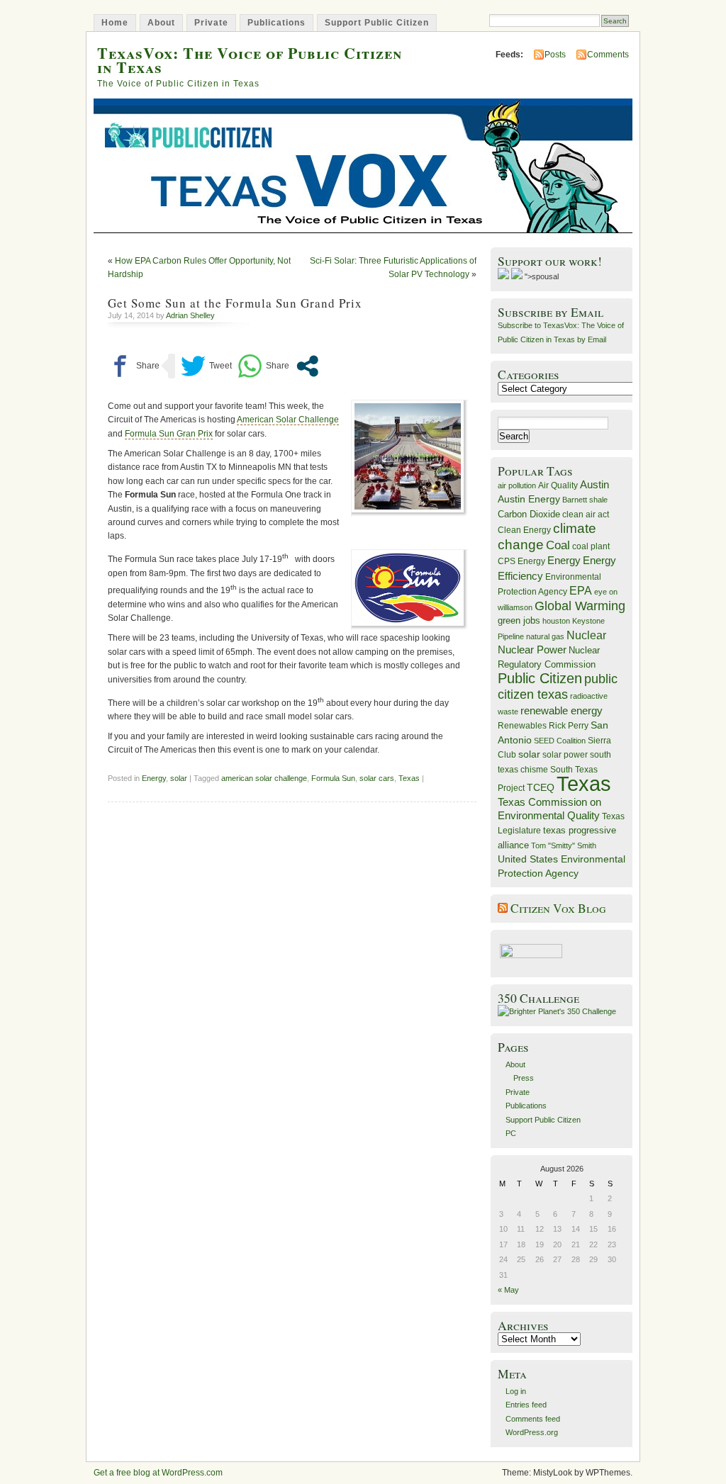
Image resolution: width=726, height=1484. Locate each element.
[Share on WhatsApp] (263, 366)
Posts (555, 55)
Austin (594, 484)
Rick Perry (568, 726)
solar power (565, 755)
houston (556, 621)
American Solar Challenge (288, 420)
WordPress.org (532, 1432)
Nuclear (586, 635)
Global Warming (580, 606)
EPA (580, 591)
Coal (558, 545)
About (161, 23)
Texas (409, 778)
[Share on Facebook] (134, 366)
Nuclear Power (532, 650)
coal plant (591, 546)
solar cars (376, 778)
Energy (154, 778)
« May (508, 1290)
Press (523, 1078)
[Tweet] (206, 366)
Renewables (522, 726)
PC (511, 1133)
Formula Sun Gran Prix (169, 434)
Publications (276, 23)
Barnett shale (585, 499)
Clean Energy (524, 530)
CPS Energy (521, 561)
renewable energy (561, 710)
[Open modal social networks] (307, 366)
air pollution (517, 485)
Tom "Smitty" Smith (563, 845)
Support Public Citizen (377, 23)
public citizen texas (558, 686)
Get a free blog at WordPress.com (158, 1473)
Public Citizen (540, 678)
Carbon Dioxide (529, 514)
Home (114, 23)
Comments (608, 55)
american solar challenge (264, 778)
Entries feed (526, 1404)
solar (178, 778)
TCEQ (540, 787)
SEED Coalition (560, 740)
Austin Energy (529, 499)
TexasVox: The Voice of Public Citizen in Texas (249, 59)
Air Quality (558, 485)
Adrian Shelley (190, 315)
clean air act (585, 514)
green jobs (519, 621)
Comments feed (533, 1419)
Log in (516, 1391)
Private (211, 23)
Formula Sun (333, 778)
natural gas (545, 636)
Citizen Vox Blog (558, 908)
